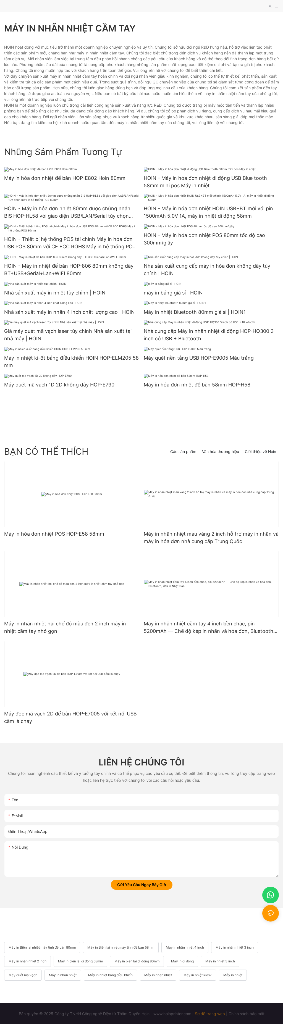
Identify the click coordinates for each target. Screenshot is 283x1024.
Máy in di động (182, 961)
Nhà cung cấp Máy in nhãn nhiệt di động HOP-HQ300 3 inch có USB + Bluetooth (209, 334)
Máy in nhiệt (232, 975)
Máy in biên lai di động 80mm (136, 961)
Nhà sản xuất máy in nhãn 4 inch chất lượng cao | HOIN (69, 312)
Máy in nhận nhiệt (63, 975)
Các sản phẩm (183, 451)
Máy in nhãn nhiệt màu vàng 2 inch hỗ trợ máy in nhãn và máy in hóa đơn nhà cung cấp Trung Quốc (211, 537)
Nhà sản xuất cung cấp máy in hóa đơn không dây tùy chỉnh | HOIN (207, 269)
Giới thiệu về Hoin (260, 451)
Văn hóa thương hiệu (220, 451)
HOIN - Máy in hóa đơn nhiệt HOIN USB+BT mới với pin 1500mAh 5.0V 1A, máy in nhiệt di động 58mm (208, 212)
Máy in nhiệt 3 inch (220, 961)
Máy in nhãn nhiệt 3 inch (235, 947)
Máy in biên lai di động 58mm (80, 961)
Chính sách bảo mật (246, 1013)
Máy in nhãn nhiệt (158, 975)
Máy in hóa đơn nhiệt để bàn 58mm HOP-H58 (197, 385)
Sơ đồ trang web (210, 1013)
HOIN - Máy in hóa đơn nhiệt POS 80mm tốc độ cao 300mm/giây (204, 239)
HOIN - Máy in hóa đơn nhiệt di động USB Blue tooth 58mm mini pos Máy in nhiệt (205, 181)
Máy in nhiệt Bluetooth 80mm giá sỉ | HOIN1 (195, 312)
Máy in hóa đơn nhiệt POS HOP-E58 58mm (54, 534)
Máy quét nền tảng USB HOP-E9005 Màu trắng (199, 358)
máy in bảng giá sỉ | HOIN (173, 293)
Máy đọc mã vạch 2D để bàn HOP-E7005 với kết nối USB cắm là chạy (70, 717)
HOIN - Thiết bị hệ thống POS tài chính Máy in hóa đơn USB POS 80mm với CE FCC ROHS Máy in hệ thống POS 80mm (70, 243)
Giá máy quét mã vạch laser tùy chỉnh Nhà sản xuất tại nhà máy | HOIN (68, 334)
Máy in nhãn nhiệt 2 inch (27, 961)
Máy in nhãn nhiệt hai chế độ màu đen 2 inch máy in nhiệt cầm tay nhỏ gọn (65, 627)
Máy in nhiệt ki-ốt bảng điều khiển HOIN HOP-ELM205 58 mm (71, 361)
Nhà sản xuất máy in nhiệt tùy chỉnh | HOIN (55, 293)
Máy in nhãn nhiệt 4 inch (185, 947)
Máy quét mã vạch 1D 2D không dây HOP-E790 (59, 385)
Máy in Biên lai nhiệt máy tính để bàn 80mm (42, 947)
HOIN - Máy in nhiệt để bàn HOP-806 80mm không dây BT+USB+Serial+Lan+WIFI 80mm (68, 269)
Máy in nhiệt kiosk (198, 975)
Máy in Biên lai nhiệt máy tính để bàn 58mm (120, 947)
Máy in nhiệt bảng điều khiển (110, 975)
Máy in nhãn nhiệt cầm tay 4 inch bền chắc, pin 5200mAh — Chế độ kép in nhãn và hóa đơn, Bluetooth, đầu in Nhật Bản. (209, 628)
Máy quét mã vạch (23, 975)
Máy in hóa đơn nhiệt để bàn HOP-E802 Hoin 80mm (64, 178)
